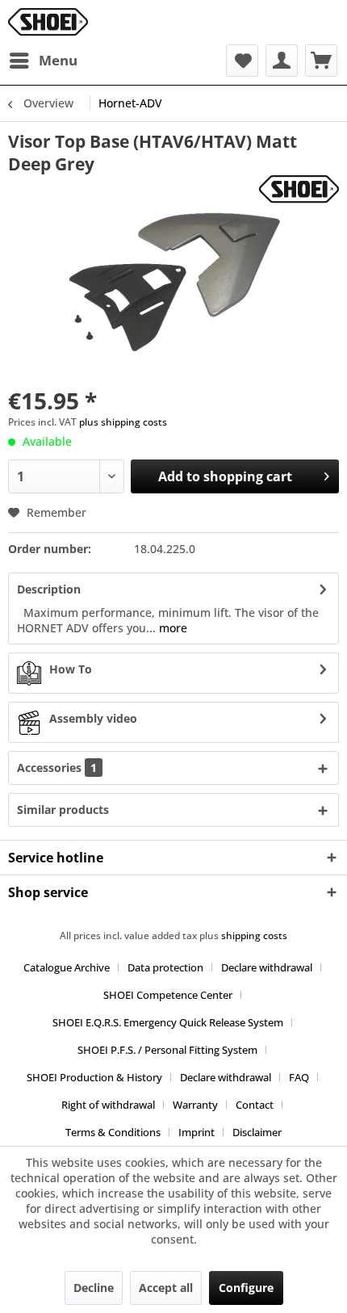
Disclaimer (257, 1132)
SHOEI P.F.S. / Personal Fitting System (167, 1049)
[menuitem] (43, 60)
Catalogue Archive (66, 967)
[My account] (281, 60)
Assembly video (93, 718)
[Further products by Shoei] (299, 189)
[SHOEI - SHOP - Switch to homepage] (48, 22)
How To (70, 669)
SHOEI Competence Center (167, 995)
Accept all (166, 1287)
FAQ (299, 1077)
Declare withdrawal (266, 967)
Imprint (196, 1132)
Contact (255, 1104)
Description (49, 589)
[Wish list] (242, 60)
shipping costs (254, 935)
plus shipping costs (123, 422)
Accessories (57, 767)
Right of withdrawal (108, 1104)
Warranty (195, 1104)
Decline (93, 1287)
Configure (246, 1287)
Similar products (63, 809)
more (171, 628)
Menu (58, 60)
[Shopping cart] (321, 60)
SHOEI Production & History (94, 1077)
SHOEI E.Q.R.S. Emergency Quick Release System (167, 1022)
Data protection (165, 967)
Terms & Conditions (113, 1132)
